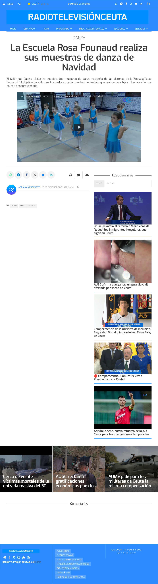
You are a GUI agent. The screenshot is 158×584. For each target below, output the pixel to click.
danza (14, 206)
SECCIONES (119, 29)
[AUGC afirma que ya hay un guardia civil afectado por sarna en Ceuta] (123, 261)
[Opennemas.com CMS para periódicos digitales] (126, 551)
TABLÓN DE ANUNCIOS (68, 568)
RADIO (46, 29)
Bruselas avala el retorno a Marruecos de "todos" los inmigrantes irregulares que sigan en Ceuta (121, 229)
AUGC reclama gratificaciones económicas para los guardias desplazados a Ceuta (78, 486)
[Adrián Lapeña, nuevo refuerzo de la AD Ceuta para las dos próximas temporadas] (123, 407)
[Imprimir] (70, 175)
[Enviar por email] (87, 175)
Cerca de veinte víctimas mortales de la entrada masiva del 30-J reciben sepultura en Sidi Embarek (26, 486)
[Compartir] (116, 4)
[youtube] (23, 557)
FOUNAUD (31, 206)
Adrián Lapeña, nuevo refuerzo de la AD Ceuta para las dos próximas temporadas (121, 432)
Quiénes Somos (65, 555)
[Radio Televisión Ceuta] (77, 17)
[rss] (77, 187)
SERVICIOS (140, 29)
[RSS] (28, 557)
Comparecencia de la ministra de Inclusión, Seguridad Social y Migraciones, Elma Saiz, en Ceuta (122, 332)
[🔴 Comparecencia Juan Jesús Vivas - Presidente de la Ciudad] (123, 359)
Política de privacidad (69, 559)
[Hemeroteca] (148, 3)
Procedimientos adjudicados (73, 564)
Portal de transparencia (71, 577)
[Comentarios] (78, 175)
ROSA (22, 206)
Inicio (13, 29)
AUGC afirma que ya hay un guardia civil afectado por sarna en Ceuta (121, 286)
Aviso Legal (63, 551)
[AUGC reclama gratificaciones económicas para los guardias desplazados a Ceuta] (79, 469)
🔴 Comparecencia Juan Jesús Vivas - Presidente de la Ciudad (119, 377)
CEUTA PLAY (29, 29)
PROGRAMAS (62, 29)
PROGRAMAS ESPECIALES (91, 29)
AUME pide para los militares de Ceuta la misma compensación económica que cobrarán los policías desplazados (129, 488)
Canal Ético (63, 572)
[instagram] (18, 557)
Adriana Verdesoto (29, 187)
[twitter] (13, 557)
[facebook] (9, 557)
